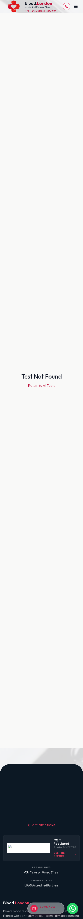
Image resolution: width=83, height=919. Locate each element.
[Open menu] (75, 6)
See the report (59, 854)
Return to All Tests (41, 385)
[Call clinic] (66, 6)
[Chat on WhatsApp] (72, 908)
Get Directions (43, 825)
